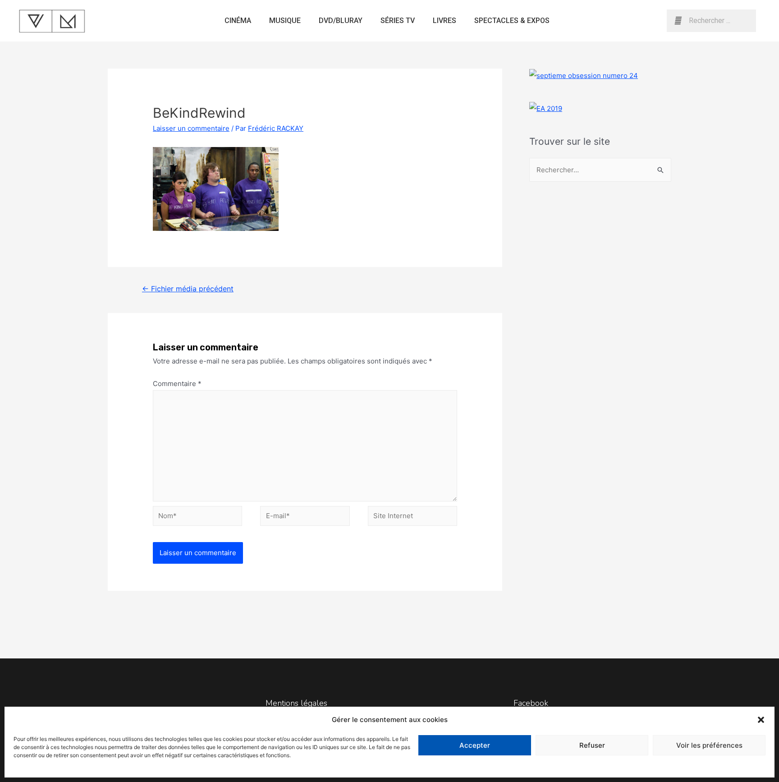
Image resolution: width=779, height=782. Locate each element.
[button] (760, 719)
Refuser (592, 745)
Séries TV (397, 20)
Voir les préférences (709, 745)
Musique (285, 20)
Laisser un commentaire (191, 128)
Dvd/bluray (340, 20)
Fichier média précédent (188, 289)
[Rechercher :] (600, 170)
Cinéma (238, 20)
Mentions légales (296, 703)
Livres (444, 20)
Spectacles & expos (512, 20)
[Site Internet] (412, 517)
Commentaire (177, 383)
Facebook (530, 703)
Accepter (474, 745)
